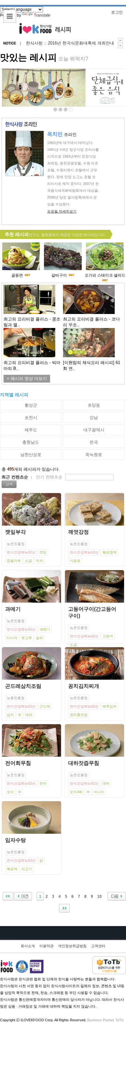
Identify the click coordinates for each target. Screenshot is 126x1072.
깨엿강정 (78, 532)
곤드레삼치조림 (23, 686)
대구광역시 (93, 429)
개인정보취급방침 (72, 946)
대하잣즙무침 (83, 763)
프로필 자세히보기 (62, 211)
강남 (93, 417)
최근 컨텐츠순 (15, 477)
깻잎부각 (15, 532)
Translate (42, 15)
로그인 (117, 12)
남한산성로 (30, 454)
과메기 (13, 609)
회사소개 (28, 946)
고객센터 (98, 946)
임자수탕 (15, 840)
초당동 (94, 405)
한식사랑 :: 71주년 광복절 (50, 43)
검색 (9, 484)
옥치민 (55, 134)
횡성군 (31, 405)
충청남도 (30, 442)
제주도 (31, 429)
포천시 (31, 417)
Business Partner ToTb (105, 1020)
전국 (93, 442)
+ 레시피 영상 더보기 (27, 378)
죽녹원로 (93, 454)
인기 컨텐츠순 (49, 477)
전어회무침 (18, 763)
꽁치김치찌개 (83, 686)
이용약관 (46, 946)
